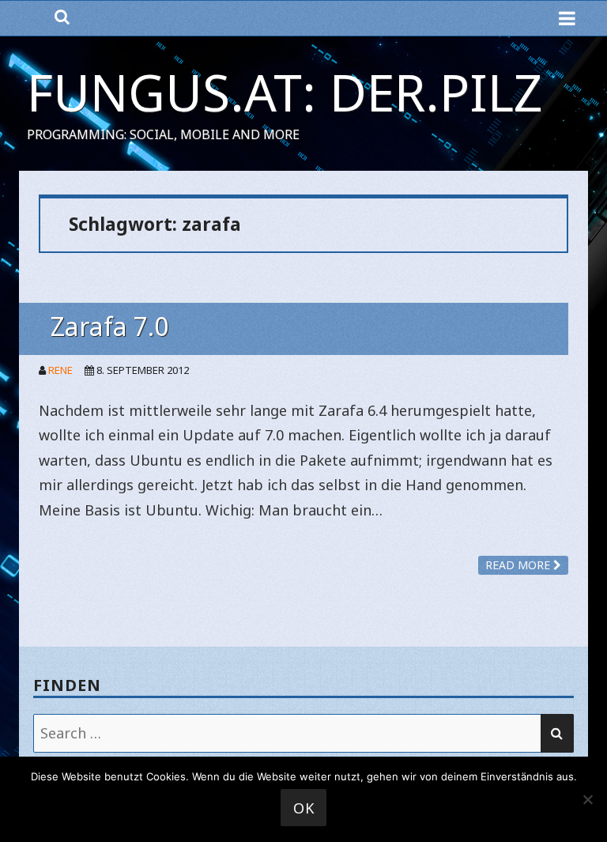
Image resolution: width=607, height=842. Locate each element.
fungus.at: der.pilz (285, 92)
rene (60, 370)
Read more (519, 564)
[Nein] (587, 799)
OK (304, 808)
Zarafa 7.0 (109, 326)
